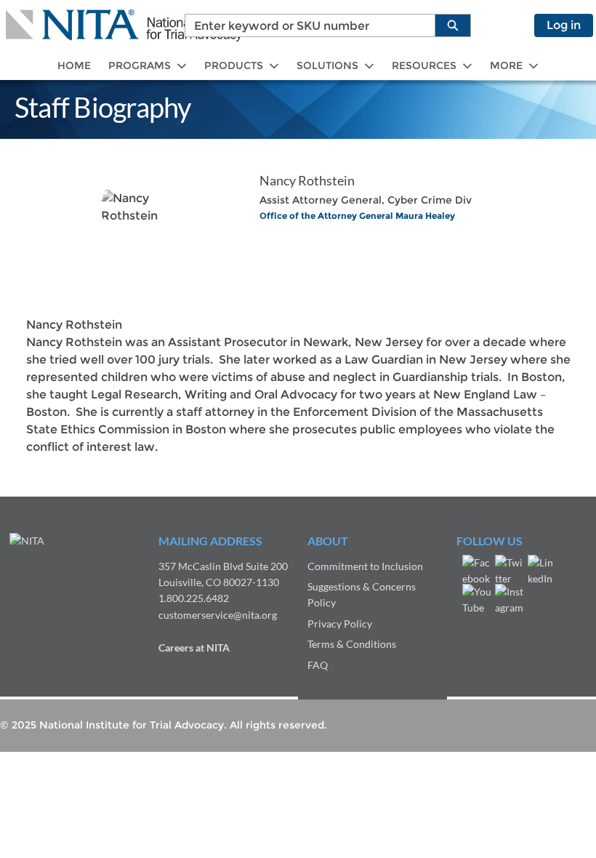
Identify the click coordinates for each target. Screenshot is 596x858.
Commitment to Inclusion (365, 566)
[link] (74, 65)
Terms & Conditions (351, 644)
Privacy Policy (339, 623)
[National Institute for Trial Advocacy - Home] (124, 25)
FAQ (317, 665)
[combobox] (304, 25)
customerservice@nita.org (217, 615)
